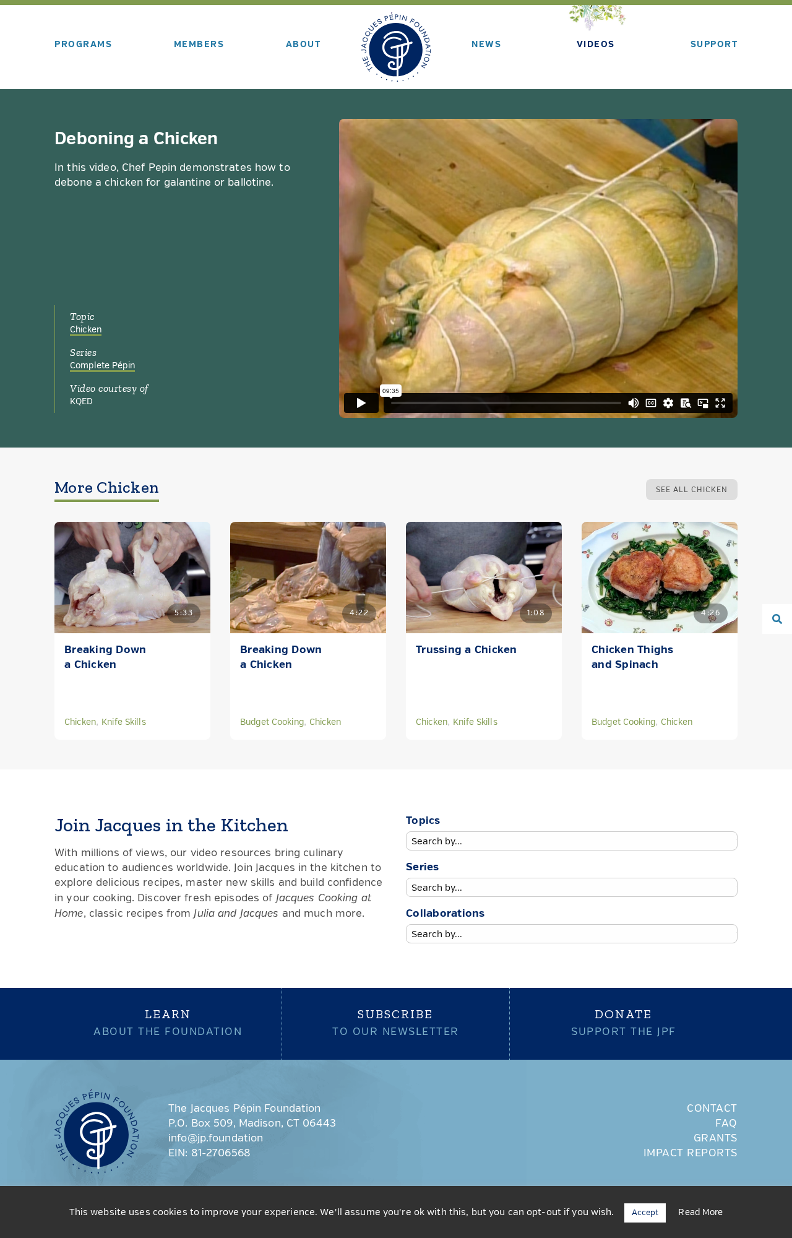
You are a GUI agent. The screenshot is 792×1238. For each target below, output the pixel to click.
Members (199, 44)
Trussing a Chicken (466, 650)
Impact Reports (691, 1153)
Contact (712, 1109)
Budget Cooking (272, 722)
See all (692, 490)
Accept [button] (645, 1213)
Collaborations (445, 914)
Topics (423, 821)
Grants (716, 1138)
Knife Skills (123, 722)
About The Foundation (167, 1021)
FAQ (726, 1124)
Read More (700, 1212)
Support (714, 44)
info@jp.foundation (215, 1138)
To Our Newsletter (395, 1021)
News (486, 44)
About (303, 44)
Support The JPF (623, 1021)
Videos (596, 44)
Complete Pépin (102, 365)
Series (422, 867)
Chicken (85, 330)
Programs (83, 44)
